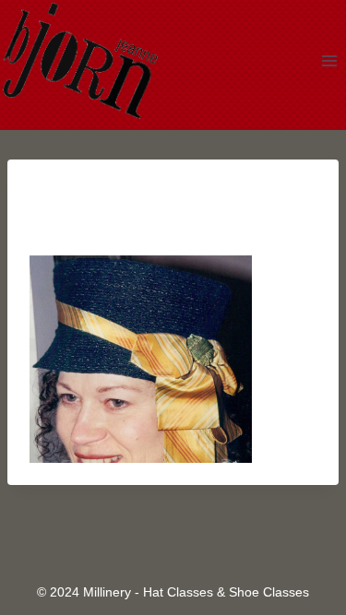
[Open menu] (329, 60)
